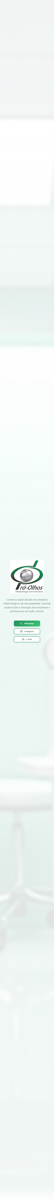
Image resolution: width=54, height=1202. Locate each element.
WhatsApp (29, 623)
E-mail (29, 639)
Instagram (29, 631)
